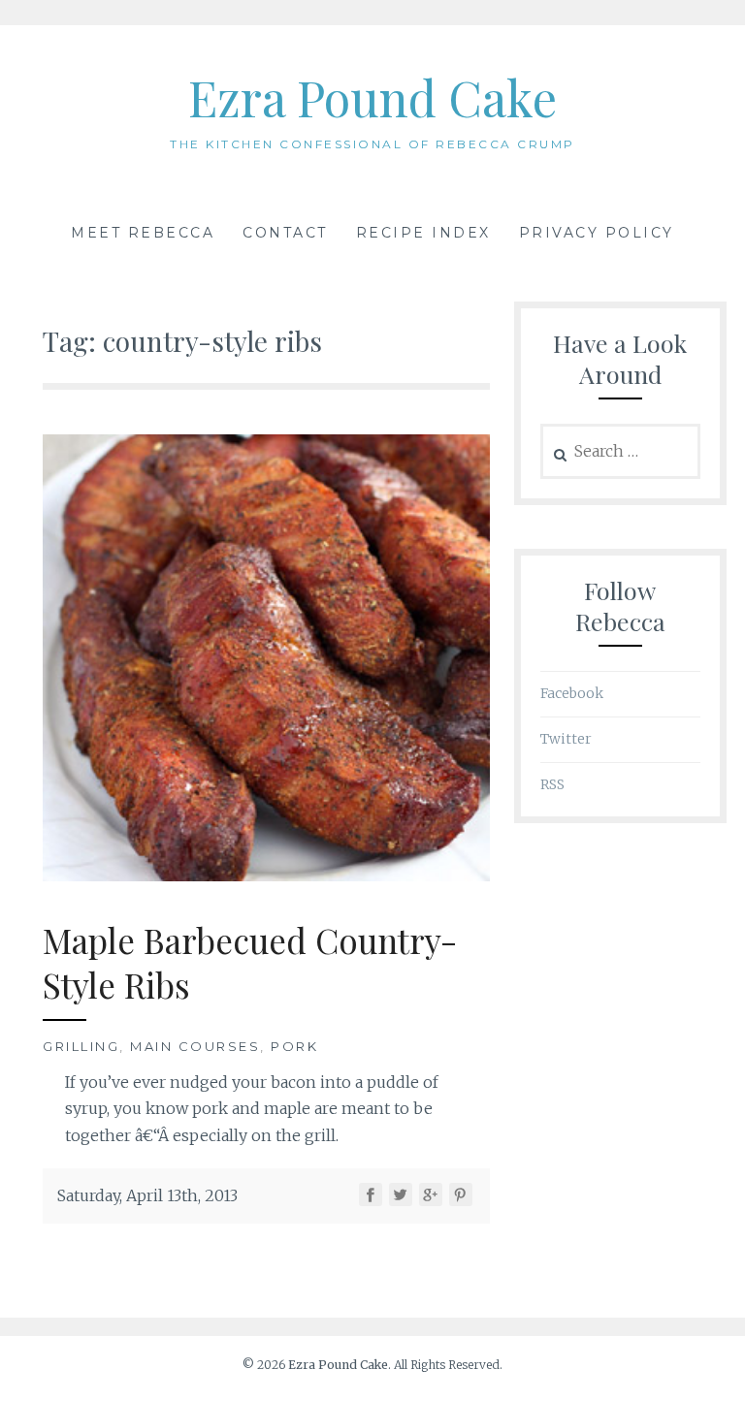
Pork (294, 1046)
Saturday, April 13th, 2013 (147, 1195)
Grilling (81, 1046)
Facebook (571, 693)
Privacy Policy (596, 232)
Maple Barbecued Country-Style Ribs (250, 962)
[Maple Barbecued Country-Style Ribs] (266, 875)
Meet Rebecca (142, 232)
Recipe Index (423, 232)
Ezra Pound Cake (372, 97)
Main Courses (195, 1046)
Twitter (566, 739)
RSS (552, 784)
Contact (285, 232)
